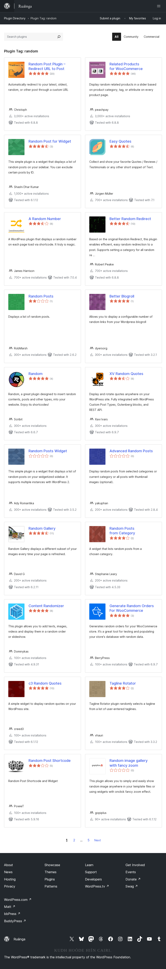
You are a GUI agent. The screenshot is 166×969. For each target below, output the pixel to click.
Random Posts (41, 296)
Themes (50, 872)
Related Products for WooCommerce (126, 66)
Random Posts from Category (122, 530)
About (8, 865)
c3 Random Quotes (45, 683)
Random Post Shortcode (50, 760)
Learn (89, 865)
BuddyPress (15, 921)
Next (97, 840)
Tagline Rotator (123, 683)
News (8, 872)
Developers (93, 879)
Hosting (10, 879)
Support (91, 872)
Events (131, 872)
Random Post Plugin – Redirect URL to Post (47, 66)
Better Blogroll (122, 296)
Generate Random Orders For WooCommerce (132, 608)
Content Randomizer (46, 606)
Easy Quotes (120, 141)
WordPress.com (18, 900)
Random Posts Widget (48, 451)
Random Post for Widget (50, 141)
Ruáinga (19, 939)
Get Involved (135, 865)
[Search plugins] (59, 37)
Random (36, 374)
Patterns (51, 886)
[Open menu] (159, 6)
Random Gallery (42, 528)
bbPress (12, 914)
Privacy (9, 886)
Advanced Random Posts (131, 451)
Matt (9, 907)
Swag (132, 886)
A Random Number (45, 219)
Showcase (52, 865)
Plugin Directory (15, 18)
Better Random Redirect (130, 219)
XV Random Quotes (126, 374)
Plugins (50, 879)
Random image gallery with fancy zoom (129, 762)
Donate (133, 879)
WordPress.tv (97, 886)
